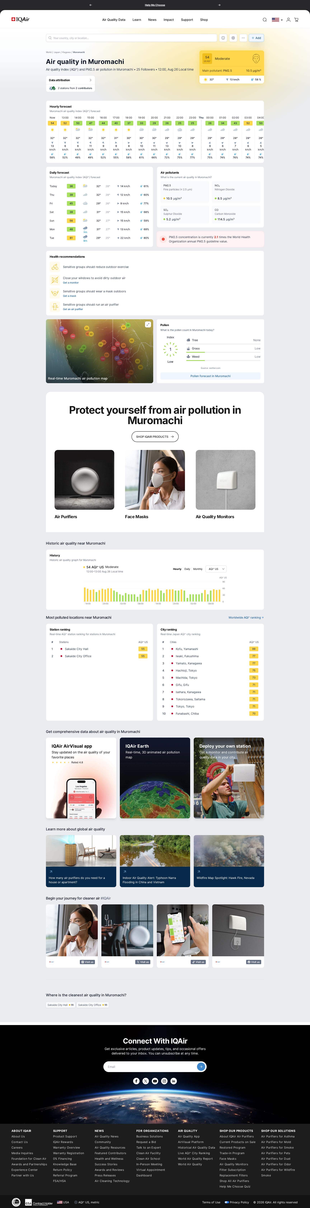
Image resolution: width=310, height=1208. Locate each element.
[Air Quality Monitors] (225, 480)
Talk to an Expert (148, 1147)
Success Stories (106, 1164)
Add (258, 38)
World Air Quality (190, 1164)
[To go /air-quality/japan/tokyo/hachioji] (211, 670)
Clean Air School (148, 1158)
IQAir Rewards (63, 1142)
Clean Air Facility (148, 1153)
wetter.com (214, 368)
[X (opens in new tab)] (145, 1081)
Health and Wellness (109, 1158)
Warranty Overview (66, 1147)
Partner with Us (22, 1175)
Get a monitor (70, 282)
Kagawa (66, 52)
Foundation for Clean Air (28, 1158)
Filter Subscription (233, 1170)
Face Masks (228, 1158)
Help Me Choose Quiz (235, 1186)
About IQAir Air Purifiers (237, 1136)
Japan (57, 52)
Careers (17, 1147)
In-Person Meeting (149, 1164)
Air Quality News (106, 1136)
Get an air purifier (73, 309)
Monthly (198, 568)
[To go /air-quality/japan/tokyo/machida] (211, 677)
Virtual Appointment (150, 1170)
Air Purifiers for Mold (276, 1142)
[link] (265, 20)
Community (103, 1142)
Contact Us (19, 1142)
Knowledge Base (65, 1164)
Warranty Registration (68, 1153)
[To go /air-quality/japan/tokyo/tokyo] (211, 706)
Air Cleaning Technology (112, 1181)
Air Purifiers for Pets (275, 1153)
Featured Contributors (110, 1153)
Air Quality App (189, 1136)
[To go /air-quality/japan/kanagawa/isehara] (211, 692)
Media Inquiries (22, 1153)
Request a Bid (146, 1142)
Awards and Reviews (109, 1170)
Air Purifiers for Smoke (277, 1147)
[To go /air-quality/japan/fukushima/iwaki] (211, 656)
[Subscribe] (201, 1067)
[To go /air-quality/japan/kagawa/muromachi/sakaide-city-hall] (100, 648)
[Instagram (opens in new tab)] (164, 1081)
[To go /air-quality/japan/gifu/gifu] (211, 684)
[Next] (219, 5)
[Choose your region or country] (277, 20)
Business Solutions (149, 1136)
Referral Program (65, 1175)
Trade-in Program (232, 1153)
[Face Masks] (155, 480)
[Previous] (91, 5)
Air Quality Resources (110, 1147)
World (48, 52)
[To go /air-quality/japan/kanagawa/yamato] (211, 663)
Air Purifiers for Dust (276, 1158)
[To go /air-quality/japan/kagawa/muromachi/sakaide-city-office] (100, 656)
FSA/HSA (59, 1181)
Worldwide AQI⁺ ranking (245, 617)
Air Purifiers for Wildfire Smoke (278, 1172)
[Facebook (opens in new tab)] (136, 1081)
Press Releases (105, 1175)
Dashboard (144, 1175)
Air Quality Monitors (234, 1164)
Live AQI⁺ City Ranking (194, 1153)
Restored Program (232, 1147)
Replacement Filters (234, 1175)
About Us (18, 1136)
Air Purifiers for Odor (276, 1164)
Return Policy (62, 1170)
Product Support (65, 1136)
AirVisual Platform (191, 1142)
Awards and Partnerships (29, 1164)
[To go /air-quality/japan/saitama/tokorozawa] (211, 699)
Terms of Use (211, 1202)
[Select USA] (277, 20)
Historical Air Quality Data (196, 1147)
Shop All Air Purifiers (234, 1181)
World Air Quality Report (195, 1158)
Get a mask (69, 295)
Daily (187, 568)
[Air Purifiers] (84, 480)
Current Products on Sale (238, 1142)
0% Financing (62, 1158)
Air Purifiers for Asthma (278, 1136)
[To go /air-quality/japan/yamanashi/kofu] (211, 648)
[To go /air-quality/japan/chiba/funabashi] (211, 713)
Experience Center (24, 1170)
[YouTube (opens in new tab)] (155, 1081)
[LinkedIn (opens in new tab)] (173, 1081)
